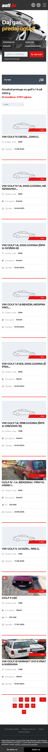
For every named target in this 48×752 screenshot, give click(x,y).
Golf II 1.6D (9, 597)
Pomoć (41, 729)
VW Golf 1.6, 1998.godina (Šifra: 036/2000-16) (23, 425)
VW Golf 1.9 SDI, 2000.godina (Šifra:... (24, 365)
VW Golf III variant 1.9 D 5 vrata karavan (24, 663)
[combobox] (13, 104)
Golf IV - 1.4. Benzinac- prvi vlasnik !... (23, 484)
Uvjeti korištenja (24, 732)
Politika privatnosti (29, 729)
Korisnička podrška (12, 729)
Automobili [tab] (29, 42)
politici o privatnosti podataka (26, 744)
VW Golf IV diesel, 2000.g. (20, 136)
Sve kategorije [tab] (9, 42)
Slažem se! (36, 750)
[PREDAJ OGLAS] (33, 5)
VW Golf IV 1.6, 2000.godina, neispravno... (24, 187)
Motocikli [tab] (6, 46)
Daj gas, (18, 25)
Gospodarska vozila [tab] (33, 46)
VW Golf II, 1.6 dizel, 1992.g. (21, 548)
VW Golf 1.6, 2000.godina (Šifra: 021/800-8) (23, 247)
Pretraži (38, 54)
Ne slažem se (12, 750)
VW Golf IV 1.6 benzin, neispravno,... (23, 306)
